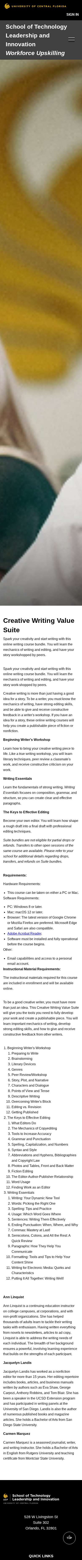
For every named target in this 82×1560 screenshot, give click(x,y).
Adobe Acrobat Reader (24, 933)
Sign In (72, 14)
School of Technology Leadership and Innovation (36, 35)
